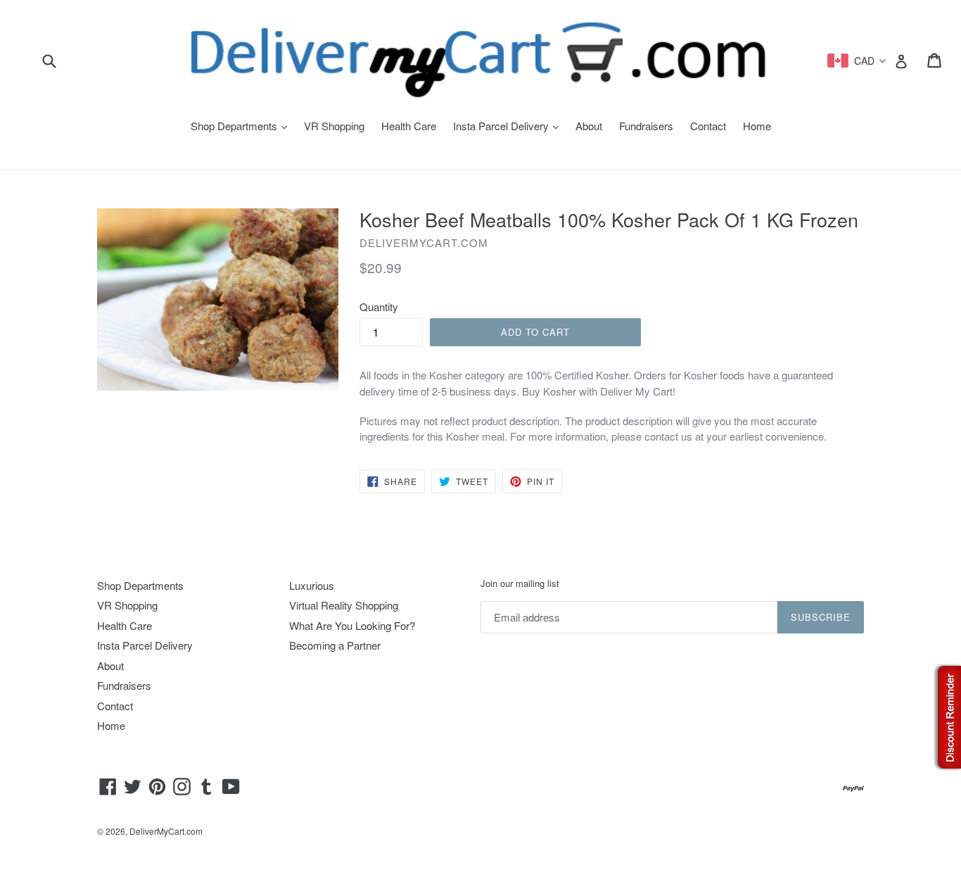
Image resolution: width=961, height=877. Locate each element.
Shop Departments (242, 125)
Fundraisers (646, 125)
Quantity (378, 306)
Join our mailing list (519, 583)
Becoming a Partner (335, 645)
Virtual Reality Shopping (343, 605)
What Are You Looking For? (352, 625)
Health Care (408, 125)
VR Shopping (334, 125)
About (588, 125)
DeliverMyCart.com (166, 831)
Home (757, 125)
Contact (708, 125)
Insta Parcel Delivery (509, 125)
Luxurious (311, 585)
